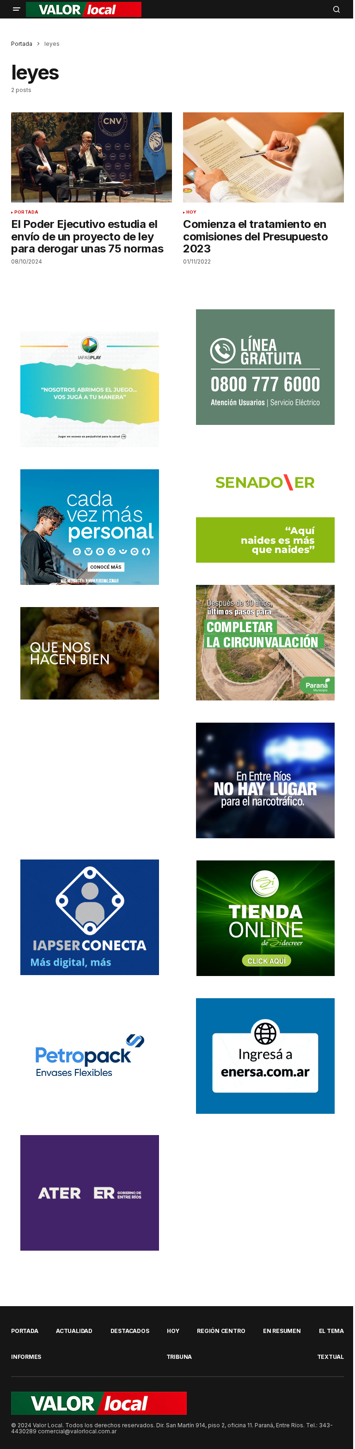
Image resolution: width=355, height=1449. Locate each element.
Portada (21, 43)
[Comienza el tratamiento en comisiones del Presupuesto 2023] (263, 157)
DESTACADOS (129, 1330)
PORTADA (26, 212)
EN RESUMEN (282, 1330)
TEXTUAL (330, 1356)
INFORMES (26, 1356)
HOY (191, 212)
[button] (16, 9)
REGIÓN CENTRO (221, 1330)
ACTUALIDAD (74, 1330)
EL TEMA (331, 1330)
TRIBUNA (179, 1356)
